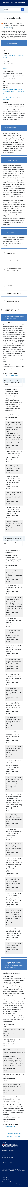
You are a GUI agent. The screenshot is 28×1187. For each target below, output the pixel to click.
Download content (11, 1126)
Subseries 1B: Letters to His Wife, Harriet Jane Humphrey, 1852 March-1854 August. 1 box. (12, 541)
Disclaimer (4, 1177)
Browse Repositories (8, 1157)
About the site (6, 1159)
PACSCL (4, 1166)
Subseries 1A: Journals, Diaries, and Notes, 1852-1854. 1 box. (12, 382)
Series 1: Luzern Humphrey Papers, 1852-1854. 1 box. (16, 317)
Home (3, 1155)
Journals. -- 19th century (9, 98)
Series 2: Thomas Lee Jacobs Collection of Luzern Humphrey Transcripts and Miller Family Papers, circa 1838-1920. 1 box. (13, 964)
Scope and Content (12, 160)
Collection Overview (12, 43)
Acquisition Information (13, 261)
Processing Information (13, 278)
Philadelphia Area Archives (14, 2)
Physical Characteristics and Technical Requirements (14, 269)
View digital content (13, 375)
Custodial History (11, 253)
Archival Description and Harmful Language (12, 1183)
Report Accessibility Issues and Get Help (11, 1181)
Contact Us (8, 28)
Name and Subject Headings (14, 293)
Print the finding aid (14, 1133)
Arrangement (10, 232)
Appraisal (9, 285)
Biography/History (11, 127)
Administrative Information (14, 301)
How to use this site (7, 1162)
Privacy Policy (5, 1179)
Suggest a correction (14, 1136)
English (5, 68)
